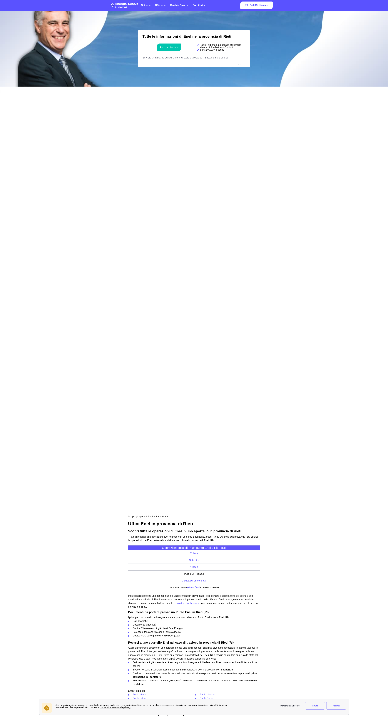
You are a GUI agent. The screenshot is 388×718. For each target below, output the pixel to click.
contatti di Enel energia (187, 603)
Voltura (194, 553)
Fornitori (198, 5)
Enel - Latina (139, 698)
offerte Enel (193, 587)
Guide (144, 5)
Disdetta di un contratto (194, 580)
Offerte (159, 5)
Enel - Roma (206, 698)
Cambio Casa (178, 5)
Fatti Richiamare (258, 5)
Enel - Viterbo (140, 694)
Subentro (194, 560)
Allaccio (194, 567)
